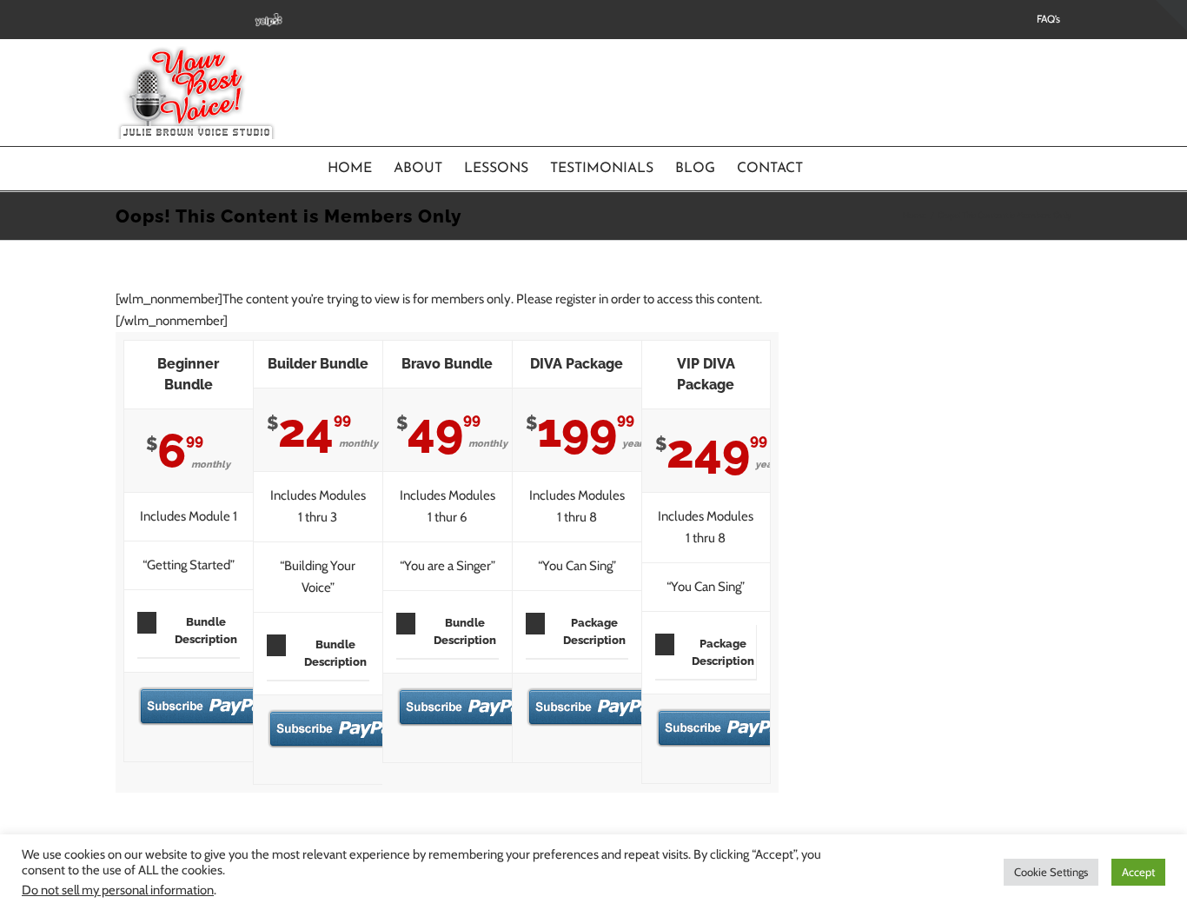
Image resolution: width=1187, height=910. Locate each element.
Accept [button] (1138, 872)
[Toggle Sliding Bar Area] (1171, 15)
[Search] (832, 168)
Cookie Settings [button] (1051, 872)
